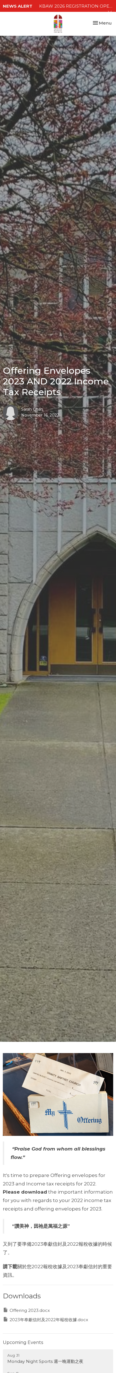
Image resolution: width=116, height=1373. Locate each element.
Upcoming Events (23, 1342)
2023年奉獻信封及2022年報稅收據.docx (49, 1319)
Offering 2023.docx (30, 1310)
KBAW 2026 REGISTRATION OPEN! (76, 6)
